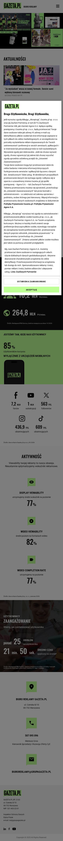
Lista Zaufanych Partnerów (23, 272)
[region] (32, 198)
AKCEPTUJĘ (31, 290)
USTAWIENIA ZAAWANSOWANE (31, 281)
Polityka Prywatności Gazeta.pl (18, 204)
